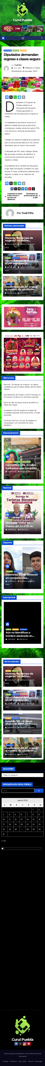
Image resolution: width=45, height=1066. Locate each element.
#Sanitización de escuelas (22, 71)
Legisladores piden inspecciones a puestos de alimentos (14, 196)
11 (9, 819)
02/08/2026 (12, 584)
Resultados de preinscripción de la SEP (31, 196)
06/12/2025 (12, 636)
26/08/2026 (11, 680)
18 (10, 824)
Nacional (9, 519)
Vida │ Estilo (19, 461)
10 (4, 819)
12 (15, 819)
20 (22, 824)
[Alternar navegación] (23, 38)
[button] (42, 38)
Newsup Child (34, 1053)
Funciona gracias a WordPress (14, 1053)
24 (4, 829)
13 (21, 819)
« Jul (4, 841)
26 (16, 829)
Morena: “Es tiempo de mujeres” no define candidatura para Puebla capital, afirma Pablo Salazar (22, 387)
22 (34, 824)
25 (10, 829)
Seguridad (15, 718)
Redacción (24, 293)
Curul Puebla (22, 20)
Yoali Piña (18, 65)
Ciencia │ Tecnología (35, 1061)
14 (28, 819)
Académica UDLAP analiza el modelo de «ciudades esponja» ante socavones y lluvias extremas (22, 412)
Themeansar (22, 1056)
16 (39, 819)
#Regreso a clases (32, 68)
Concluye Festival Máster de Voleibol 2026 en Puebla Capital (22, 581)
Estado (8, 235)
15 (33, 819)
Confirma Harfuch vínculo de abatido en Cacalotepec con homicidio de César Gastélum (20, 422)
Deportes (16, 574)
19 (16, 824)
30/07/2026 (12, 471)
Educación (7, 50)
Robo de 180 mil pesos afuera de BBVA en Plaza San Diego (20, 724)
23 (39, 824)
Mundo (8, 626)
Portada (23, 50)
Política (15, 50)
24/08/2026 (12, 529)
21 (27, 824)
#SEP (35, 71)
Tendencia (9, 461)
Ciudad (8, 258)
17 (4, 824)
